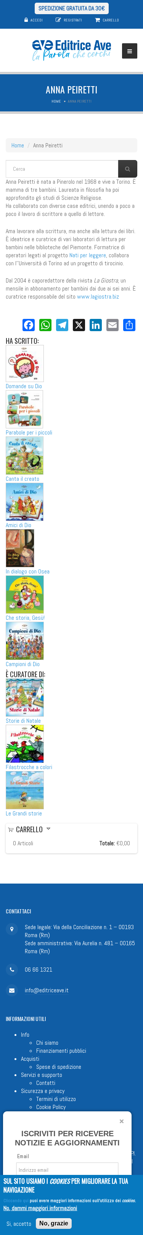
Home (56, 101)
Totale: (107, 843)
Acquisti (30, 1059)
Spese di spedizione (58, 1067)
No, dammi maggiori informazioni (40, 1208)
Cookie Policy (51, 1107)
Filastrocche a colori (29, 767)
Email (23, 1156)
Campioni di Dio (23, 664)
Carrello (111, 20)
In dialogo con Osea (28, 571)
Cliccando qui (16, 1200)
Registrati (73, 20)
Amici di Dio (18, 525)
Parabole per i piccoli (29, 432)
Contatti (45, 1083)
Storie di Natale (23, 721)
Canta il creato (22, 479)
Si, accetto (18, 1224)
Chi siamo (47, 1043)
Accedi (37, 20)
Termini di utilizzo (56, 1099)
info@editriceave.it (47, 990)
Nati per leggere (87, 255)
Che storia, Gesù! (25, 618)
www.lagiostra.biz (98, 296)
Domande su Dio (24, 386)
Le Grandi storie (24, 813)
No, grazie (53, 1223)
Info (25, 1035)
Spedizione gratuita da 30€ (72, 8)
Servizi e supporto (41, 1075)
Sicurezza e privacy (42, 1091)
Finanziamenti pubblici (61, 1051)
